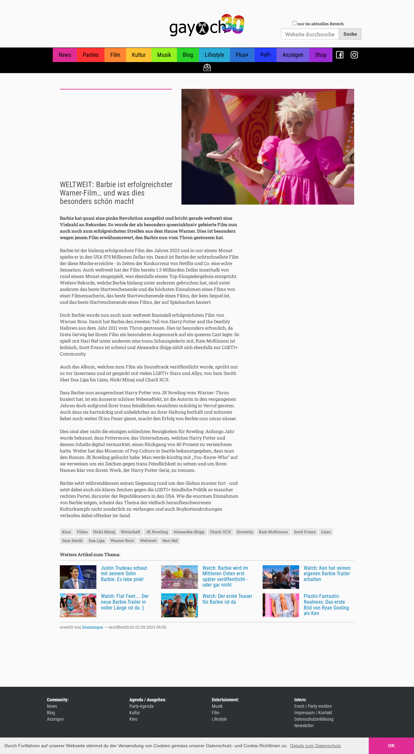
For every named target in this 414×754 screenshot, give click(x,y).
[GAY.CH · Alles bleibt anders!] (207, 25)
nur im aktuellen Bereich (321, 23)
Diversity (245, 532)
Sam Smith (72, 540)
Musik (164, 54)
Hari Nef (170, 540)
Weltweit (148, 540)
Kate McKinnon (273, 532)
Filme (82, 532)
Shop (321, 54)
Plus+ (242, 54)
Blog (188, 54)
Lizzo (326, 532)
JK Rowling (157, 532)
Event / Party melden (313, 706)
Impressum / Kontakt (313, 712)
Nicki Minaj (104, 532)
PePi (265, 54)
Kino (66, 532)
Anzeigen (292, 54)
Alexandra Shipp (188, 532)
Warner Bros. (122, 540)
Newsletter (207, 67)
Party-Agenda (141, 706)
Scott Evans (305, 532)
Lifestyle (214, 54)
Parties (91, 54)
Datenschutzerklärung (313, 719)
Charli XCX (220, 532)
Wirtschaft (130, 532)
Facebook (339, 54)
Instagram (354, 54)
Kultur (139, 54)
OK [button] (391, 745)
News (65, 54)
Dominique (92, 627)
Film (115, 54)
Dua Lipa (97, 540)
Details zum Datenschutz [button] (315, 745)
